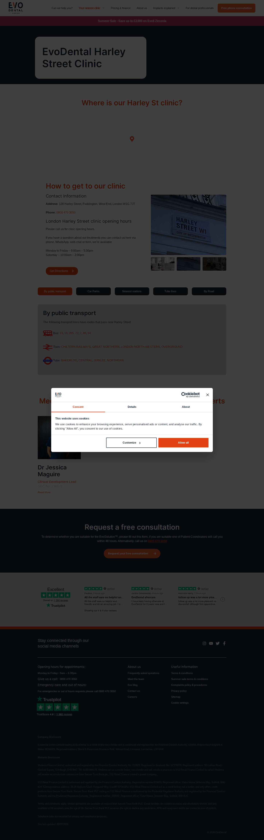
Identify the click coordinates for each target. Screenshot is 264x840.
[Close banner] (207, 395)
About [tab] (186, 406)
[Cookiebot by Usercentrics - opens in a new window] (184, 395)
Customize (129, 442)
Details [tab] (132, 406)
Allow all (183, 442)
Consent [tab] (78, 406)
